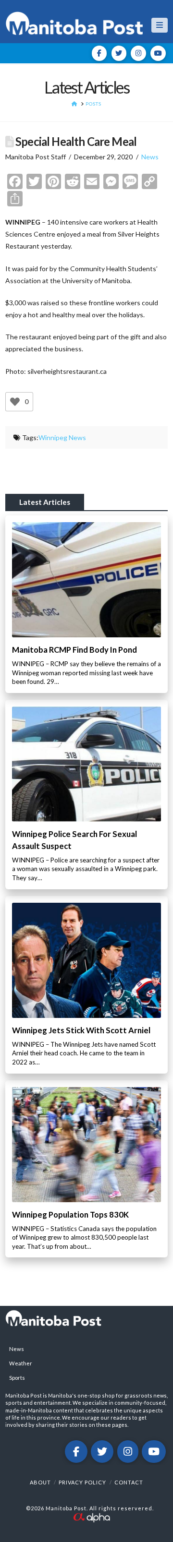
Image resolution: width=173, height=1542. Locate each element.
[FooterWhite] (91, 1516)
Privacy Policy (82, 1482)
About (40, 1482)
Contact (128, 1482)
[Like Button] (15, 401)
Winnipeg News (62, 437)
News (150, 157)
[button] (159, 25)
